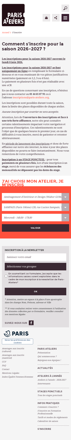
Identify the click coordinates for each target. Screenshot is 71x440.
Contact (5, 369)
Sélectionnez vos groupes (21, 266)
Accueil (5, 32)
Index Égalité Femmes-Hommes (17, 377)
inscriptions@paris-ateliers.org (31, 97)
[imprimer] (46, 18)
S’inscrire (17, 32)
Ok (35, 291)
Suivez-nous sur (16, 323)
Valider (35, 228)
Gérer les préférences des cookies (17, 341)
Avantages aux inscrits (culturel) (13, 350)
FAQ (4, 365)
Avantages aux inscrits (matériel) (13, 356)
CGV (4, 362)
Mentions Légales (10, 373)
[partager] (56, 18)
